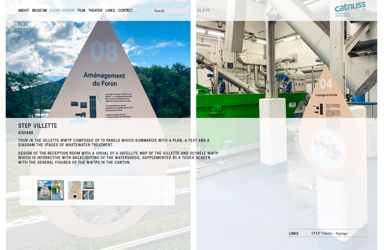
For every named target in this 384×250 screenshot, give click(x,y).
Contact (125, 10)
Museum (39, 10)
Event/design (62, 10)
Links (110, 10)
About (23, 10)
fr (208, 10)
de (199, 10)
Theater (95, 10)
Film (81, 10)
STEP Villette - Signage (329, 233)
